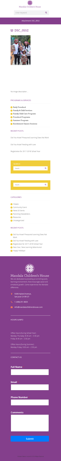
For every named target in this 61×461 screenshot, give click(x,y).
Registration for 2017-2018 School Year (25, 151)
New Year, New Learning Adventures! (27, 247)
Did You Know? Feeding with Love (23, 144)
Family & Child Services (22, 110)
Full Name (17, 367)
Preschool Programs (21, 117)
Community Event (20, 207)
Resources (17, 217)
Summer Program (20, 120)
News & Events (19, 210)
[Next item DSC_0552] (16, 76)
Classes (16, 204)
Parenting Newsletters (21, 214)
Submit (30, 438)
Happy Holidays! (19, 250)
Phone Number (20, 397)
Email (15, 382)
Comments (17, 412)
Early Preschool (19, 107)
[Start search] (46, 12)
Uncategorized (18, 220)
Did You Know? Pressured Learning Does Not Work (30, 137)
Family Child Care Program (24, 114)
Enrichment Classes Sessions (25, 124)
